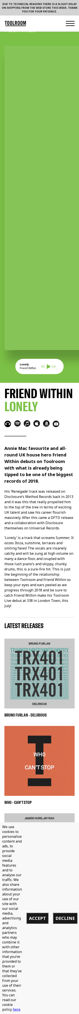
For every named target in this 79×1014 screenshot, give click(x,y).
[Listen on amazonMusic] (46, 423)
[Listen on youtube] (56, 424)
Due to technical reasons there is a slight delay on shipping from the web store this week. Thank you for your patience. (39, 7)
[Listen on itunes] (27, 423)
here (16, 1009)
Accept (37, 918)
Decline (65, 918)
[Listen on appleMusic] (36, 423)
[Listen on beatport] (7, 424)
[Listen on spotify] (17, 423)
